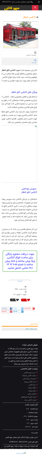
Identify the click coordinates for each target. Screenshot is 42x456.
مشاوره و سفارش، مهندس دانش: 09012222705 (16, 2)
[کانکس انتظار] (20, 35)
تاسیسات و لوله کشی (29, 378)
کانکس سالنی (32, 394)
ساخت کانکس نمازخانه (29, 375)
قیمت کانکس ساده (30, 400)
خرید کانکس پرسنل (30, 382)
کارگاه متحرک (32, 388)
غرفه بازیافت (32, 391)
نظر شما (20, 281)
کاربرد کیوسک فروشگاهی (28, 397)
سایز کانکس (32, 385)
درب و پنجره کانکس (30, 372)
